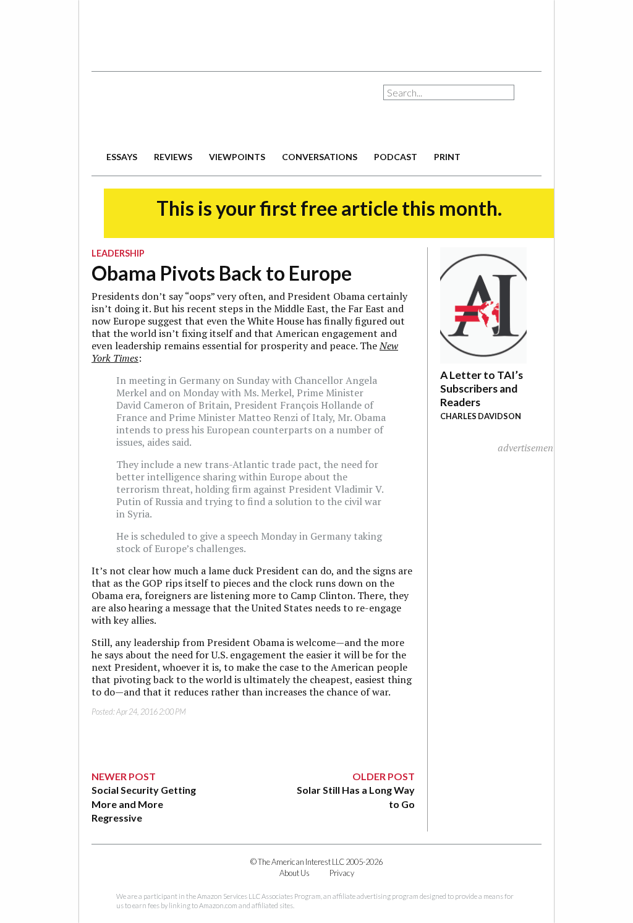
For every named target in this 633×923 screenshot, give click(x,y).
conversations (319, 156)
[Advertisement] (316, 31)
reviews (173, 156)
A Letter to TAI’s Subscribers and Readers (481, 388)
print (447, 156)
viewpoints (237, 156)
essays (121, 156)
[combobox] (448, 92)
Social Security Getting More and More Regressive (143, 803)
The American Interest (178, 109)
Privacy (341, 873)
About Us (294, 873)
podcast (395, 156)
